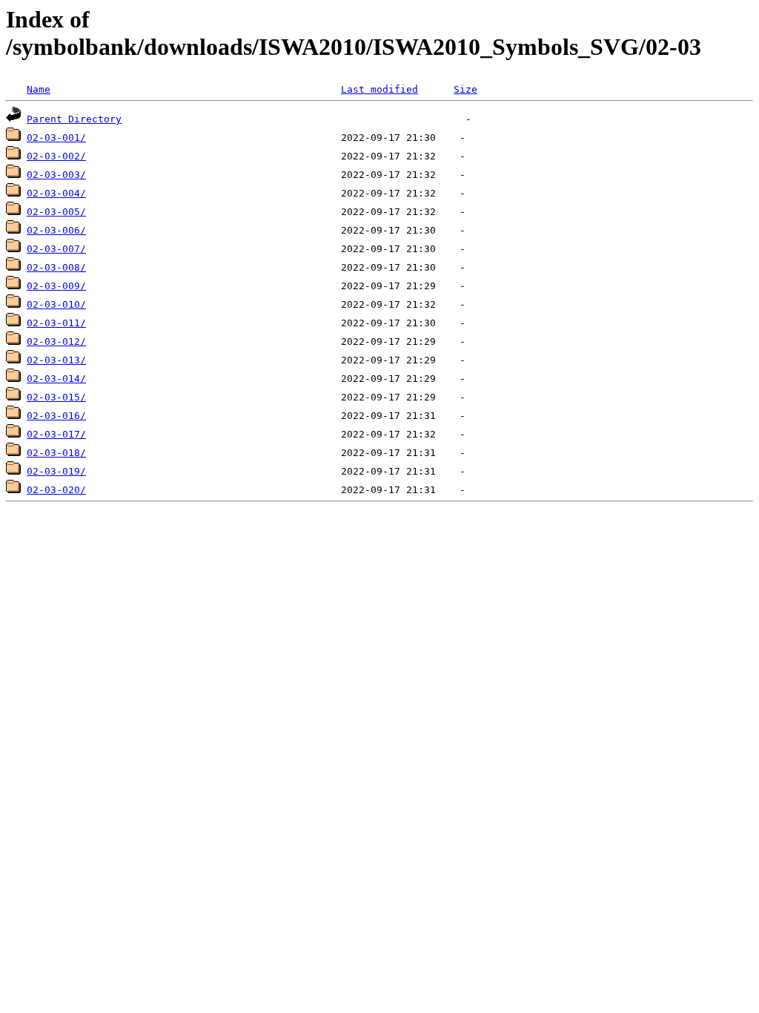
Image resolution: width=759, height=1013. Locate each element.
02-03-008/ (56, 267)
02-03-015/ (56, 397)
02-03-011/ (56, 323)
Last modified (379, 89)
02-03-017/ (56, 434)
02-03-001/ (56, 137)
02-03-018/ (56, 452)
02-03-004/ (56, 193)
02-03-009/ (56, 285)
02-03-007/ (56, 248)
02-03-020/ (56, 489)
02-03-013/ (56, 360)
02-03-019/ (56, 471)
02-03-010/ (56, 304)
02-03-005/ (56, 211)
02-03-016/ (56, 415)
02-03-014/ (56, 378)
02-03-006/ (56, 230)
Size (465, 89)
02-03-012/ (56, 341)
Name (38, 89)
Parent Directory (74, 119)
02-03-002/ (56, 156)
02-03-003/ (56, 174)
